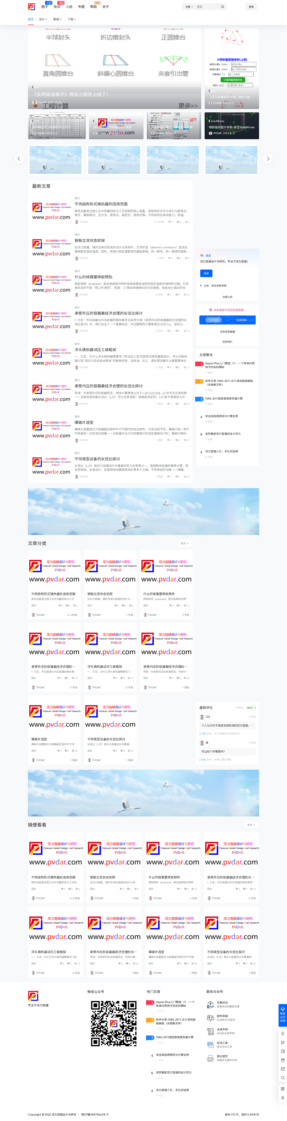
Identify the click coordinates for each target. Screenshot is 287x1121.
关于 (105, 6)
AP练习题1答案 (222, 759)
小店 (69, 6)
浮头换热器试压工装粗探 (95, 350)
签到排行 (227, 342)
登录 (251, 6)
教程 (56, 19)
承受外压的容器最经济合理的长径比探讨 (109, 313)
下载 (70, 19)
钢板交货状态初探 (90, 240)
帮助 (93, 5)
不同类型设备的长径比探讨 (97, 459)
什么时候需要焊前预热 (93, 277)
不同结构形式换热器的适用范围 (101, 204)
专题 (81, 6)
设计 (42, 19)
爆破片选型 (84, 422)
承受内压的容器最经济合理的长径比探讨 (109, 386)
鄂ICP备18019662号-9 (94, 1114)
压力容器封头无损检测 (226, 733)
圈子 (44, 5)
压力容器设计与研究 (63, 1114)
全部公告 (227, 297)
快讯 (57, 5)
